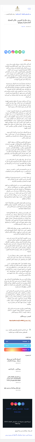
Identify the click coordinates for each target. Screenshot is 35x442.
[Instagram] (12, 52)
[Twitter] (9, 52)
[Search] (5, 8)
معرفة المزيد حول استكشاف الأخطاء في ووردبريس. (18, 435)
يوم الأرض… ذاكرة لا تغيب (14, 369)
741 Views (23, 26)
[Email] (19, 52)
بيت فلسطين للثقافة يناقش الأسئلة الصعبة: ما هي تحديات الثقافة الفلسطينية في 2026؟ (14, 378)
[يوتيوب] (12, 404)
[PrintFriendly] (23, 52)
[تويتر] (19, 404)
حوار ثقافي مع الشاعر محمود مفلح (12, 388)
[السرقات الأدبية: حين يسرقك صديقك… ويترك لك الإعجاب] (26, 361)
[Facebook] (5, 52)
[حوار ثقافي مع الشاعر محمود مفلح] (26, 389)
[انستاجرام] (15, 404)
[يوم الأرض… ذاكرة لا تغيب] (26, 370)
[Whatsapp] (16, 52)
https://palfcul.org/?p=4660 (16, 320)
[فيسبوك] (22, 404)
